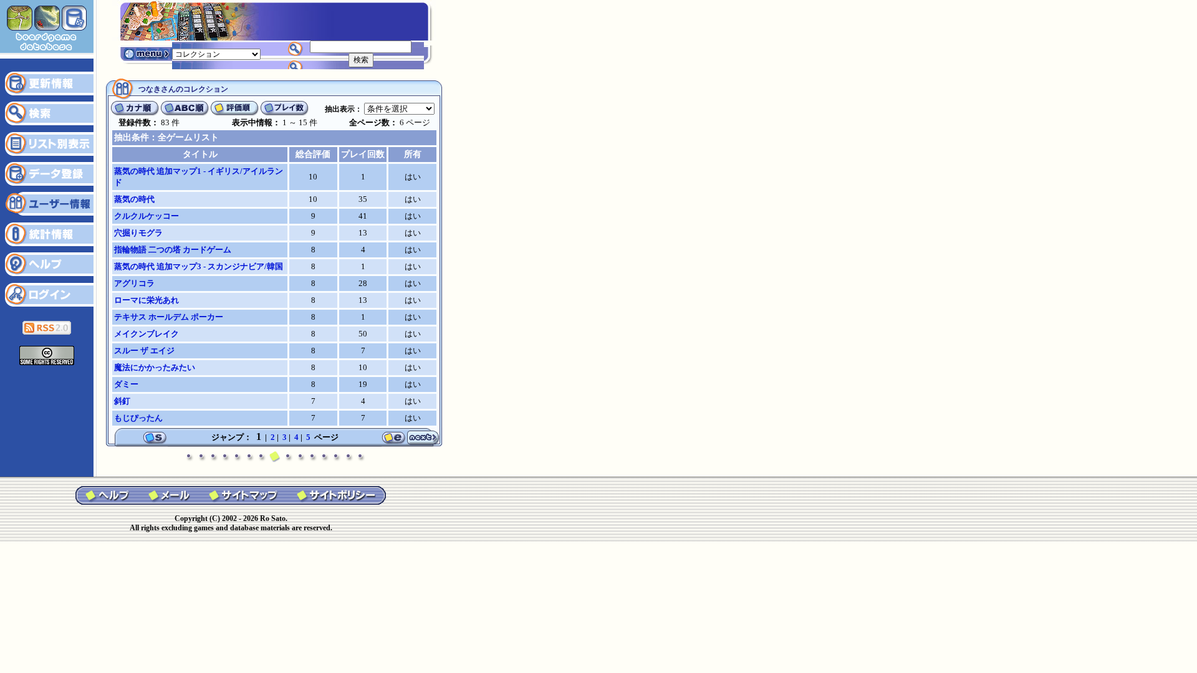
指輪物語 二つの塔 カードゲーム (172, 249)
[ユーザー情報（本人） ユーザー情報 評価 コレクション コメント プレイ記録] (216, 53)
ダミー (126, 384)
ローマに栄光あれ (146, 300)
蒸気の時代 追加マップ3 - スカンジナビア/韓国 (198, 266)
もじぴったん (138, 417)
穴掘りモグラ (138, 232)
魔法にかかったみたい (154, 367)
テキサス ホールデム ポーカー (168, 317)
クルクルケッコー (146, 216)
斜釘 (122, 401)
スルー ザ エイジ (144, 350)
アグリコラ (134, 283)
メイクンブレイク (146, 333)
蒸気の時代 (134, 199)
